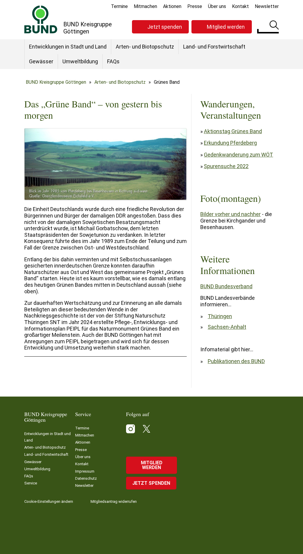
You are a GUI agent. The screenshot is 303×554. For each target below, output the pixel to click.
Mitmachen (145, 6)
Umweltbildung (80, 61)
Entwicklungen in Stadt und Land (68, 47)
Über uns (217, 6)
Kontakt (240, 6)
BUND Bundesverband (226, 286)
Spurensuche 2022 (226, 166)
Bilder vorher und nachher (230, 214)
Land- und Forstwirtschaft (214, 47)
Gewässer (41, 61)
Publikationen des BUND (236, 361)
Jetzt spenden (164, 27)
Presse (194, 6)
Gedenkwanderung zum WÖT (238, 155)
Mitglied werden (226, 27)
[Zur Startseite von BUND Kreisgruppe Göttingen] (40, 19)
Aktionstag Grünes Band (233, 131)
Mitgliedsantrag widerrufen (114, 501)
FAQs (113, 61)
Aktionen (172, 6)
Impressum (84, 471)
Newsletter (267, 6)
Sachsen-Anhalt (227, 327)
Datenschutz (86, 478)
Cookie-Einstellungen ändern (48, 501)
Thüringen (220, 316)
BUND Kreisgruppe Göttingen (56, 82)
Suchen (274, 26)
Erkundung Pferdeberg (230, 143)
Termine (119, 6)
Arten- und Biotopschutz (145, 47)
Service (30, 483)
